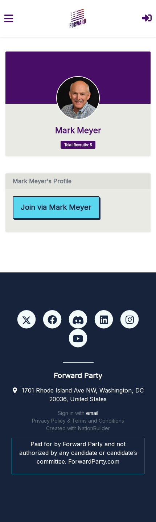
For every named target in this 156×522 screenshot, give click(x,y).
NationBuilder (94, 428)
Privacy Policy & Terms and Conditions (78, 421)
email (92, 413)
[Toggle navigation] (8, 18)
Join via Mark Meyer (56, 207)
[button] (147, 18)
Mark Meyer (78, 130)
